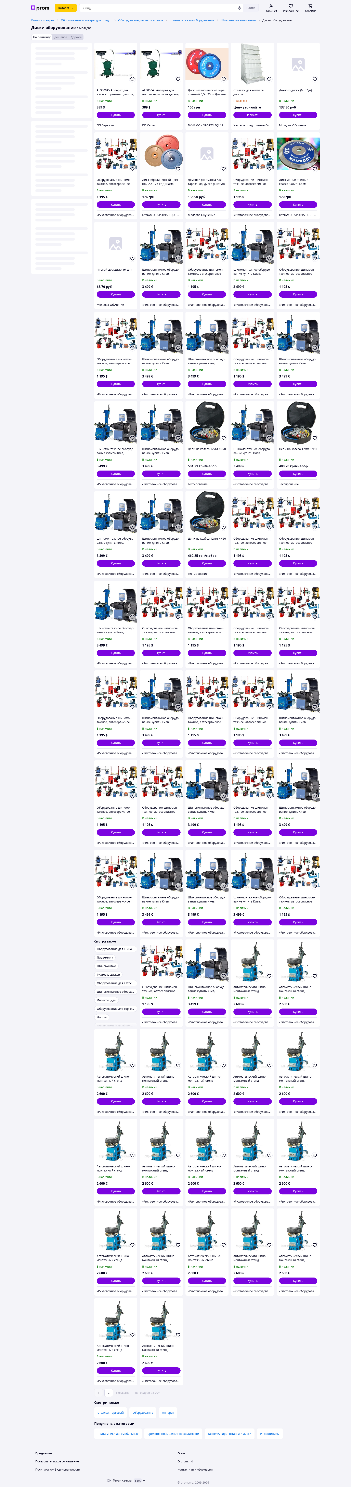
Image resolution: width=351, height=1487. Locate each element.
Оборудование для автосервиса (140, 20)
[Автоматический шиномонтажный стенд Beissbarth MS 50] (252, 961)
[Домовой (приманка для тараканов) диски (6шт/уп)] (207, 153)
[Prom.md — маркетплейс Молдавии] (40, 8)
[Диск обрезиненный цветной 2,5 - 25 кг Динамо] (161, 153)
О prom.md (185, 1461)
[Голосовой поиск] (239, 8)
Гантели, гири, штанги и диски (229, 1434)
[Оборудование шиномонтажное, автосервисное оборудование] (115, 153)
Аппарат (168, 1412)
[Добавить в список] (132, 79)
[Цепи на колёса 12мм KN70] (207, 422)
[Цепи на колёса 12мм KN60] (207, 512)
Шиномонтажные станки (238, 20)
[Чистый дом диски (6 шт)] (115, 243)
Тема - (123, 1480)
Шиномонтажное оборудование (191, 20)
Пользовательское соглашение (57, 1461)
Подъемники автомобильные (118, 1434)
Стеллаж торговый (111, 1412)
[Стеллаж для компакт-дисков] (252, 64)
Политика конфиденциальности (57, 1469)
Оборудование (143, 1412)
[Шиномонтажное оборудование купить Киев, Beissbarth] (161, 243)
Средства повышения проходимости (173, 1434)
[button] (116, 115)
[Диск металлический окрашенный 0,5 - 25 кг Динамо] (207, 64)
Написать (252, 115)
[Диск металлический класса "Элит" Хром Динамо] (298, 153)
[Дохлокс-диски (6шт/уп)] (298, 64)
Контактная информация (195, 1469)
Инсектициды (270, 1434)
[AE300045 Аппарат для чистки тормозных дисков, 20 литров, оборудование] (115, 64)
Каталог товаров (42, 20)
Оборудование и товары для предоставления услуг (86, 20)
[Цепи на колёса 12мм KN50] (298, 422)
